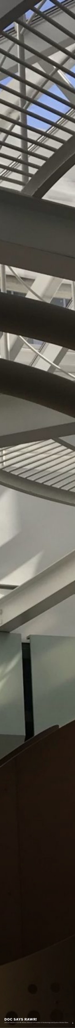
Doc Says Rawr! (20, 1019)
